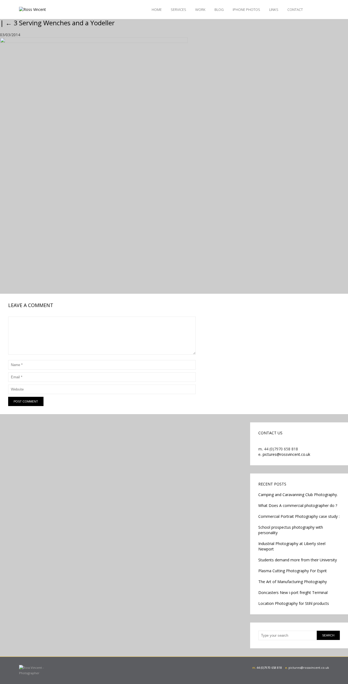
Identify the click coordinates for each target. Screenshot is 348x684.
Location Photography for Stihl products (293, 603)
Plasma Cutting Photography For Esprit (292, 570)
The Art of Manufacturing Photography (292, 581)
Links (273, 9)
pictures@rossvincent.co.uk (286, 454)
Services (178, 9)
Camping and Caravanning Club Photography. (298, 494)
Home (157, 9)
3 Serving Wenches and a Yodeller (60, 22)
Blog (219, 9)
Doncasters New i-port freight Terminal (293, 592)
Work (200, 9)
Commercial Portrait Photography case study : (299, 516)
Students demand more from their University (297, 559)
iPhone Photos (246, 9)
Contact (295, 9)
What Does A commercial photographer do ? (297, 505)
